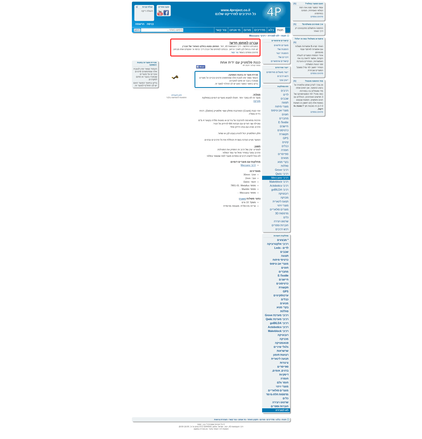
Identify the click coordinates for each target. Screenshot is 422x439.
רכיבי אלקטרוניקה (277, 244)
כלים (285, 217)
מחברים (283, 118)
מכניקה (284, 197)
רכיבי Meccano (257, 35)
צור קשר (221, 30)
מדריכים (259, 30)
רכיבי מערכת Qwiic (277, 319)
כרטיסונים (282, 130)
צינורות (284, 362)
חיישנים (284, 126)
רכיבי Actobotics (279, 185)
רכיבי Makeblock (278, 181)
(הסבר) (242, 199)
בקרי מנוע (283, 162)
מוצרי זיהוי (282, 205)
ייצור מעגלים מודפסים (277, 72)
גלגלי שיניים (281, 346)
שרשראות (282, 350)
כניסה (150, 24)
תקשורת (283, 134)
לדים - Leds (281, 247)
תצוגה (285, 102)
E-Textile (283, 122)
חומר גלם (282, 382)
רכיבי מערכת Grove (276, 315)
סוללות (284, 165)
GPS (285, 138)
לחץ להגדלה (176, 95)
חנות (280, 30)
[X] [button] (294, 3)
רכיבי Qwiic (281, 173)
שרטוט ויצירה (281, 221)
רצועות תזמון (280, 354)
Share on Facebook (200, 66)
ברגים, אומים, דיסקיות (280, 372)
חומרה (284, 150)
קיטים (285, 142)
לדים (285, 94)
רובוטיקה (283, 193)
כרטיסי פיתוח (280, 259)
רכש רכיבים (282, 76)
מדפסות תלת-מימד (277, 394)
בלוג (271, 30)
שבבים (284, 98)
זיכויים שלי (283, 57)
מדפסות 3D (281, 213)
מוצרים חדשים (281, 45)
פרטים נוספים (317, 16)
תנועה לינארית (280, 201)
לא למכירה (273, 35)
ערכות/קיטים (280, 295)
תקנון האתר (252, 419)
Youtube (160, 12)
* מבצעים (282, 240)
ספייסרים (283, 154)
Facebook (166, 12)
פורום (247, 30)
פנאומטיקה (281, 342)
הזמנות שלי (282, 49)
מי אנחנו (235, 30)
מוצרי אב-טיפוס (279, 110)
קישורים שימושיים (279, 61)
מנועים (284, 158)
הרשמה (139, 24)
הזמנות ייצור (282, 53)
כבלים (285, 146)
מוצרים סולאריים (279, 209)
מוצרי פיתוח (281, 106)
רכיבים (284, 90)
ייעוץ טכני (283, 80)
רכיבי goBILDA (279, 189)
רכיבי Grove (281, 169)
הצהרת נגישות (220, 419)
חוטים (285, 114)
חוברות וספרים (280, 225)
